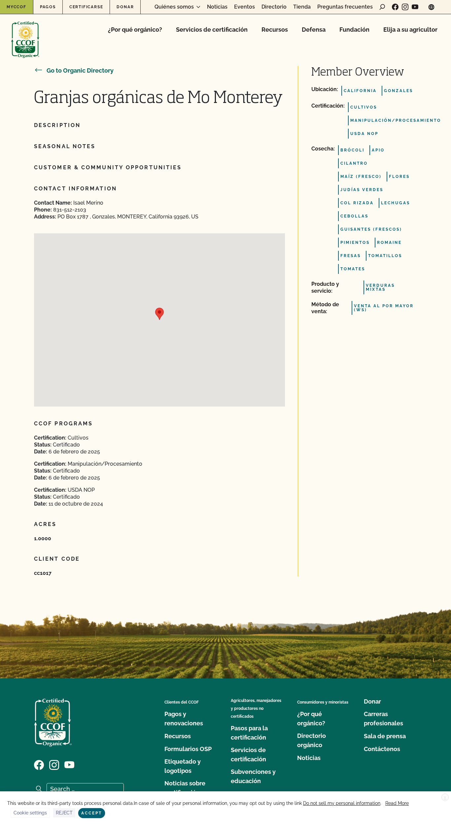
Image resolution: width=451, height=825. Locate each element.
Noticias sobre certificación (184, 788)
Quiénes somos (174, 7)
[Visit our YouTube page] (415, 7)
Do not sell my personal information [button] (341, 803)
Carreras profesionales (383, 718)
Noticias (217, 7)
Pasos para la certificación (249, 733)
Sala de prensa (385, 736)
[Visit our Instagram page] (405, 7)
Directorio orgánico (311, 740)
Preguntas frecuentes (345, 7)
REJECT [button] (64, 812)
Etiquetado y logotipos (182, 766)
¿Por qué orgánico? (135, 29)
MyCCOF (16, 7)
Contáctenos (382, 748)
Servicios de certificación (212, 29)
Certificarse (86, 7)
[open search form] (382, 7)
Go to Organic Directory (80, 70)
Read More (397, 803)
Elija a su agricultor (410, 29)
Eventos (244, 7)
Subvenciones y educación (253, 776)
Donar (125, 7)
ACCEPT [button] (91, 813)
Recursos (274, 29)
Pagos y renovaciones (183, 718)
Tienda (302, 7)
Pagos (48, 7)
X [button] (445, 797)
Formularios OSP (188, 748)
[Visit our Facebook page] (395, 7)
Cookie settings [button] (30, 812)
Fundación (354, 29)
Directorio (274, 7)
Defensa (314, 29)
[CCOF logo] (25, 33)
